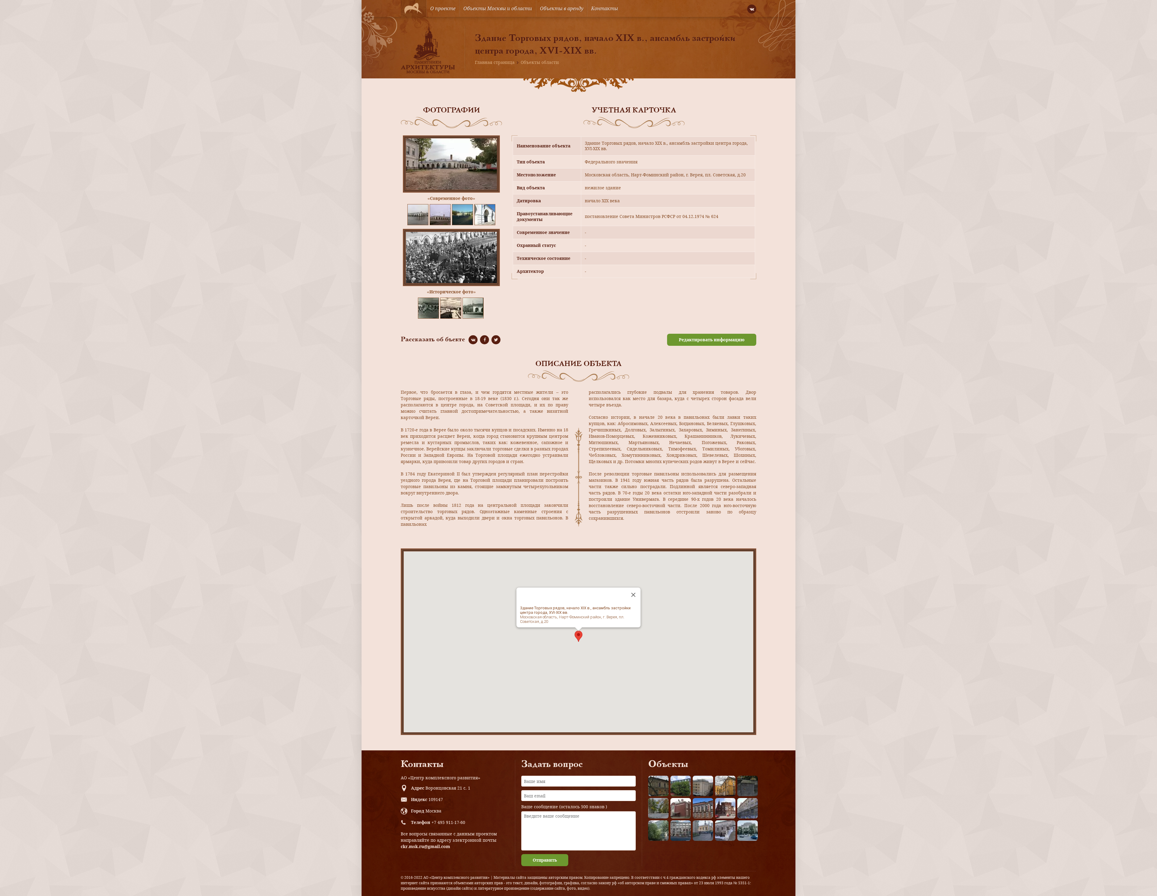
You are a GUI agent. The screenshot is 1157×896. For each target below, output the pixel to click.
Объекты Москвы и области (497, 8)
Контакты (604, 8)
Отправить (545, 860)
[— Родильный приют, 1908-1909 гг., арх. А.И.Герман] (703, 808)
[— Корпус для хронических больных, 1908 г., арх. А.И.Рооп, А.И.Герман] (703, 786)
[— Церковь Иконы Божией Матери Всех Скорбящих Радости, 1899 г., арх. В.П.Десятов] (725, 808)
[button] (578, 636)
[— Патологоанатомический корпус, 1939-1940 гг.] (680, 808)
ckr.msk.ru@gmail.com (425, 846)
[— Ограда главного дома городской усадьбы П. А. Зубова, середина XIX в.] (747, 786)
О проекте (443, 8)
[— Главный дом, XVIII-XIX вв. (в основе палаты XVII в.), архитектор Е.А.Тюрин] (658, 786)
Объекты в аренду (561, 8)
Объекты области (540, 62)
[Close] (633, 595)
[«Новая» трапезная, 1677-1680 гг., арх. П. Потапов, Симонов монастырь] (725, 830)
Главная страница (495, 62)
